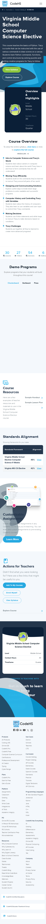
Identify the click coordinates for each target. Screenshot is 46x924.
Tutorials (29, 781)
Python (28, 801)
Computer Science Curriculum (12, 755)
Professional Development (11, 760)
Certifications (6, 757)
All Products (6, 740)
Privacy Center (31, 870)
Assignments (6, 792)
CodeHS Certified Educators (15, 897)
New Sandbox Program (35, 795)
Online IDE (5, 746)
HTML (28, 807)
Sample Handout (32, 397)
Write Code (5, 804)
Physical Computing (32, 844)
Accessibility (30, 885)
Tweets (4, 867)
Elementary (29, 766)
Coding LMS (6, 743)
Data (3, 801)
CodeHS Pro (6, 749)
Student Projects (7, 882)
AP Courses (30, 763)
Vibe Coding (30, 850)
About (28, 861)
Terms (28, 876)
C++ (27, 809)
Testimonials (6, 864)
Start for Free (6, 781)
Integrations (6, 807)
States (4, 861)
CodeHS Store (12, 916)
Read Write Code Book (9, 873)
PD (3, 818)
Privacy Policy (30, 879)
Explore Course (12, 77)
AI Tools (4, 809)
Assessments (30, 835)
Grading (4, 798)
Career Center (7, 885)
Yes (27, 853)
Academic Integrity (8, 812)
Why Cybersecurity (8, 847)
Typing (4, 766)
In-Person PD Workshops (10, 824)
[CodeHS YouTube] (24, 730)
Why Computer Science (10, 844)
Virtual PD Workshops (9, 827)
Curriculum (9, 10)
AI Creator (5, 763)
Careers (28, 867)
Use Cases (29, 737)
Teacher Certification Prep (10, 833)
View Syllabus (12, 69)
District (28, 740)
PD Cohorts (6, 830)
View (39, 460)
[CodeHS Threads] (31, 730)
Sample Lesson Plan (34, 402)
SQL (27, 812)
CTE (27, 749)
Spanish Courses (31, 772)
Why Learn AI (6, 850)
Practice (28, 778)
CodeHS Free (6, 752)
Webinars (5, 879)
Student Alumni (7, 888)
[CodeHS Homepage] (12, 3)
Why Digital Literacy (8, 853)
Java (27, 804)
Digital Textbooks (31, 783)
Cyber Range (6, 769)
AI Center (29, 873)
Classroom (5, 795)
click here (31, 147)
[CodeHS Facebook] (14, 730)
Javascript (29, 798)
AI (26, 824)
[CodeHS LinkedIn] (21, 730)
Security (28, 882)
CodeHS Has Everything (34, 821)
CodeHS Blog (6, 870)
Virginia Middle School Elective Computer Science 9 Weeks (15, 460)
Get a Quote (6, 783)
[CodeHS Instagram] (17, 730)
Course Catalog (20, 10)
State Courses (30, 769)
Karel (27, 815)
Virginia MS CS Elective (15, 468)
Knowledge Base (7, 876)
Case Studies (6, 859)
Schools (28, 743)
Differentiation (30, 830)
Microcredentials (7, 835)
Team (27, 864)
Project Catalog (31, 760)
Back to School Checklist (10, 856)
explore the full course (24, 150)
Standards (29, 775)
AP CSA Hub (30, 786)
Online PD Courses (8, 821)
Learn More (12, 539)
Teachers (29, 746)
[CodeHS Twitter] (28, 730)
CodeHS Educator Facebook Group (18, 906)
